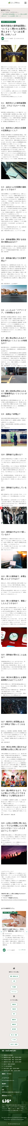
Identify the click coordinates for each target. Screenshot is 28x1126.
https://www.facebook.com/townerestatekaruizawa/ (14, 900)
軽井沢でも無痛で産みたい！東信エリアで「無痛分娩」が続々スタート (13, 930)
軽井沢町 (6, 251)
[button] (14, 976)
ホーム (2, 12)
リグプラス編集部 (9, 38)
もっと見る (21, 949)
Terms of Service (17, 1119)
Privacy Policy (7, 1119)
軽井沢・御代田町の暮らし (12, 12)
